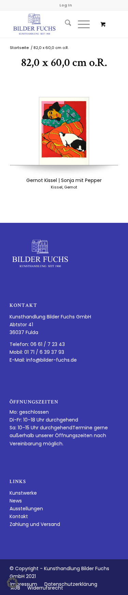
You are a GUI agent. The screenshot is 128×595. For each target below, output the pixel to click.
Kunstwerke (23, 493)
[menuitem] (64, 24)
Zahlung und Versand (35, 524)
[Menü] (80, 24)
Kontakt (19, 516)
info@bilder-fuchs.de (51, 360)
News (16, 500)
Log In (65, 5)
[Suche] (64, 24)
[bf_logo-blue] (53, 24)
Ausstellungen (26, 508)
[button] (12, 583)
